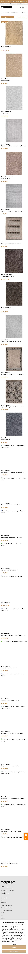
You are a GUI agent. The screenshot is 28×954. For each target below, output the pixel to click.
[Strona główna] (2, 12)
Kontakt (3, 918)
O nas (2, 900)
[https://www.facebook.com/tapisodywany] (10, 891)
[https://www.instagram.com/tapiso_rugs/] (13, 891)
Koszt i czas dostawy (6, 908)
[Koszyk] (23, 7)
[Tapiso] (6, 7)
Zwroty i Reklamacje (6, 910)
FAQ (2, 915)
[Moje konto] (20, 7)
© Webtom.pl (5, 893)
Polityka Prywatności (6, 905)
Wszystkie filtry (7, 17)
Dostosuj (14, 944)
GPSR (2, 913)
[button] (20, 17)
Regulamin (4, 902)
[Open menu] (26, 7)
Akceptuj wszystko (14, 951)
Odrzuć (14, 947)
